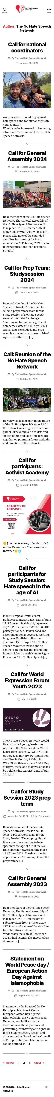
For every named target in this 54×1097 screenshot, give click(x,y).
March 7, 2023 (29, 699)
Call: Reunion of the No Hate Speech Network (27, 360)
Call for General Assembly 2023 (27, 881)
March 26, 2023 (29, 604)
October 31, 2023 (29, 379)
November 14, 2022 (18, 816)
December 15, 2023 (29, 171)
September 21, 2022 (28, 995)
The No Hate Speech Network (30, 58)
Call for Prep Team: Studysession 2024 (27, 273)
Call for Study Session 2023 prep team (27, 797)
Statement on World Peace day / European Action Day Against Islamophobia (27, 970)
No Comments (43, 816)
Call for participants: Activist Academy (27, 466)
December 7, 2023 (29, 292)
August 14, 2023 (29, 485)
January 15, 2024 (29, 63)
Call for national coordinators (27, 47)
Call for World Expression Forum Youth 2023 (27, 680)
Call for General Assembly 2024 (27, 156)
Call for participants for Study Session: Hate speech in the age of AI (27, 580)
